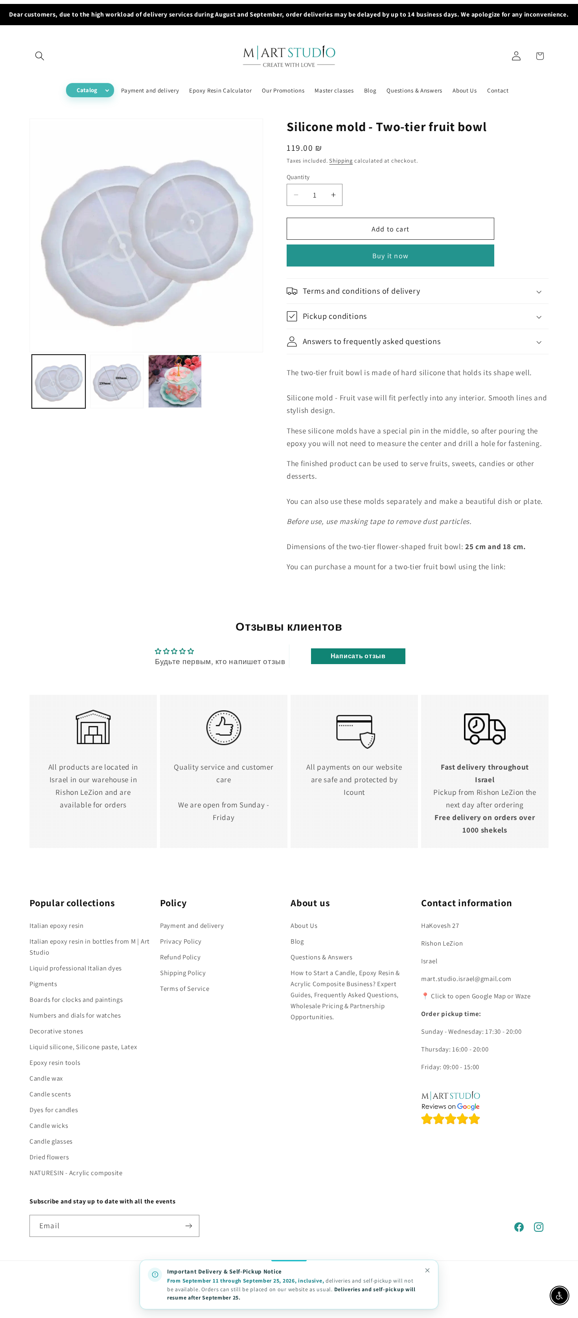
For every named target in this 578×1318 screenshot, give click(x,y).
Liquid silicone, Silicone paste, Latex (83, 1046)
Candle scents (50, 1094)
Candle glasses (51, 1141)
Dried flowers (49, 1157)
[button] (39, 56)
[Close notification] (427, 1270)
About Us (304, 925)
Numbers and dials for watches (75, 1015)
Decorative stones (56, 1031)
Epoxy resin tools (54, 1062)
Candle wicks (48, 1125)
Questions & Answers (322, 957)
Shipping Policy (183, 972)
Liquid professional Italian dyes (75, 968)
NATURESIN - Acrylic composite (76, 1172)
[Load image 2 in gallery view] (117, 381)
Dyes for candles (53, 1109)
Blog (297, 941)
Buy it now (390, 255)
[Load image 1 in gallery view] (58, 381)
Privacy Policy (181, 941)
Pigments (43, 983)
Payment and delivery (192, 925)
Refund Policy (180, 957)
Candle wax (46, 1078)
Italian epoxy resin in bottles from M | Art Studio (89, 947)
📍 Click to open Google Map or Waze (475, 996)
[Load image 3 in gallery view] (175, 381)
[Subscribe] (188, 1226)
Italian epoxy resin (56, 925)
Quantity (298, 177)
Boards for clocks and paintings (76, 999)
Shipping (341, 160)
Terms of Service (185, 988)
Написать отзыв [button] (358, 656)
